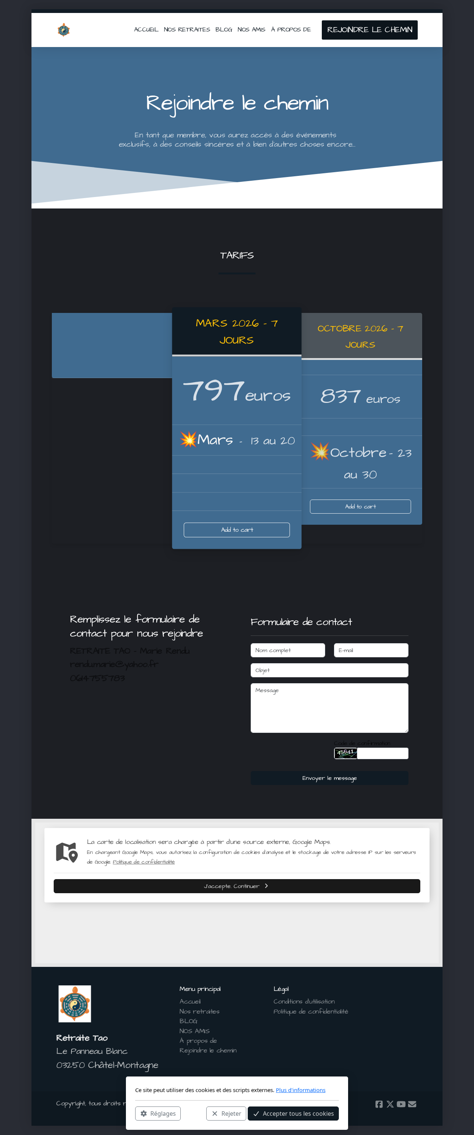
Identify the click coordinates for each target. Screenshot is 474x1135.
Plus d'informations (301, 1090)
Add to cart (237, 530)
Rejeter (231, 1113)
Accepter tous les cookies (298, 1113)
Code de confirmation (362, 743)
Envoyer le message (330, 778)
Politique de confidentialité (144, 862)
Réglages (163, 1113)
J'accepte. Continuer (232, 886)
